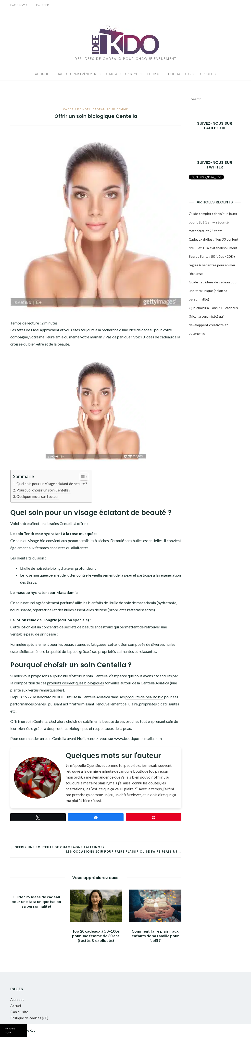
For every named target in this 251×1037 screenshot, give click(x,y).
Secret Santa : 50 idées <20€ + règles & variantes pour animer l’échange (212, 265)
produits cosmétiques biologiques (75, 682)
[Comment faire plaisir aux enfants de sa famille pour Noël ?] (155, 906)
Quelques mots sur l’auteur (37, 496)
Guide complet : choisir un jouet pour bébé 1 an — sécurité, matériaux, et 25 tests (213, 222)
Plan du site (19, 1012)
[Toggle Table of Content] (81, 476)
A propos (208, 74)
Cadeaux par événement (77, 74)
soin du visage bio (30, 540)
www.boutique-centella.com (138, 738)
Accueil (42, 74)
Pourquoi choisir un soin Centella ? (43, 490)
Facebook (18, 5)
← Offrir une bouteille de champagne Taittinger (57, 847)
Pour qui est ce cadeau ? (169, 74)
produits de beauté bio (144, 696)
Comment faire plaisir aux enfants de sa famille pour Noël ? (155, 936)
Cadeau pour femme (110, 109)
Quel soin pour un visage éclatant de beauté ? (51, 484)
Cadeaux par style (122, 74)
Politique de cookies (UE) (29, 1018)
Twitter (42, 5)
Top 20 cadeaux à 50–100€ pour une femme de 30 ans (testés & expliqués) (96, 936)
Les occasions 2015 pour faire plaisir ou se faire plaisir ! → (123, 851)
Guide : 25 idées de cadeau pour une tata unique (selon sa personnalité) (36, 901)
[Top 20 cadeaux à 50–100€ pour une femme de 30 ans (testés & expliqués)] (96, 906)
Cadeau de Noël (77, 109)
